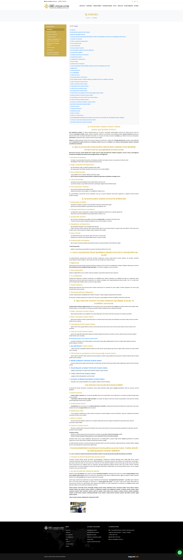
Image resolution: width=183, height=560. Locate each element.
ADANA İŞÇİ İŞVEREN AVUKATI (77, 34)
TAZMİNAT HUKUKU (51, 37)
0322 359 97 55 (113, 534)
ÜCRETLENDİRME (128, 6)
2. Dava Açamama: (75, 70)
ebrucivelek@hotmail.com (51, 1)
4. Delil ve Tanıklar (74, 113)
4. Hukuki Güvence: (75, 75)
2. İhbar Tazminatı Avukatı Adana (78, 84)
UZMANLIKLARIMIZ (107, 6)
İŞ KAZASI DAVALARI (51, 32)
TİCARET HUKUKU (51, 47)
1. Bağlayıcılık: (73, 68)
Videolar (68, 541)
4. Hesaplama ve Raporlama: (77, 59)
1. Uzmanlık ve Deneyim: (76, 39)
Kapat (76, 26)
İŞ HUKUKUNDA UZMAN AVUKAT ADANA (80, 32)
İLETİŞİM (136, 6)
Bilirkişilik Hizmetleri (91, 534)
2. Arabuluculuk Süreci (76, 108)
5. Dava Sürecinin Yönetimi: (77, 48)
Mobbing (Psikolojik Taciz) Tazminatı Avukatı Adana (84, 338)
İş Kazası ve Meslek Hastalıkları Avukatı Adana (88, 379)
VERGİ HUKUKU (50, 50)
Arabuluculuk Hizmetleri (93, 532)
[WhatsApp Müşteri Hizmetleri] (180, 552)
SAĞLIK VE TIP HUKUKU (52, 34)
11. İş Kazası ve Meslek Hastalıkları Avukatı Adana (82, 102)
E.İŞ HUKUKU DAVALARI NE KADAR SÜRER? (80, 104)
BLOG (114, 6)
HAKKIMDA (89, 6)
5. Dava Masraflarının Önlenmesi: (78, 77)
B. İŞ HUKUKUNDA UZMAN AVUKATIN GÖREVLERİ (82, 50)
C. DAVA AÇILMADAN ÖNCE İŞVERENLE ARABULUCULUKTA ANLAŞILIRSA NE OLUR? (90, 66)
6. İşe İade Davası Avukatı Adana (78, 90)
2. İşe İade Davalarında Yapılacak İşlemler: (81, 122)
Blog (67, 539)
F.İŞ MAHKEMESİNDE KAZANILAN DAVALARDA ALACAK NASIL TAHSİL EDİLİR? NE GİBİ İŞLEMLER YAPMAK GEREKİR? (97, 117)
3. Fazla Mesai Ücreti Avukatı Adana (79, 86)
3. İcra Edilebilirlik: (74, 72)
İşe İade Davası (76, 346)
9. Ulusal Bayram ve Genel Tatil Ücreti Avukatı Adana (84, 97)
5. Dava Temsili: (74, 61)
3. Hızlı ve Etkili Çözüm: (75, 43)
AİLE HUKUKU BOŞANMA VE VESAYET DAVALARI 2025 (53, 53)
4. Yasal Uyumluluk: (75, 45)
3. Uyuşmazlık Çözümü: (76, 57)
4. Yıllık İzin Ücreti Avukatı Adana (78, 88)
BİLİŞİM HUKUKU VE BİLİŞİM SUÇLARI (53, 44)
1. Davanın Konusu (74, 106)
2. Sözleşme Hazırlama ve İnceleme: (79, 54)
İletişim (67, 546)
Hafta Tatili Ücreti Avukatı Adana (83, 374)
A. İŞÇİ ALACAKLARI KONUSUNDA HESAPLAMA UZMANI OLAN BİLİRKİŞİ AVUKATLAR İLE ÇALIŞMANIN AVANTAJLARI (98, 36)
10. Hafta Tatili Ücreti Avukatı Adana (79, 99)
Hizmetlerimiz (69, 534)
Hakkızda (68, 532)
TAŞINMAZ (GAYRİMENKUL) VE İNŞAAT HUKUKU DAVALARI (54, 40)
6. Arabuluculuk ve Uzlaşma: (77, 63)
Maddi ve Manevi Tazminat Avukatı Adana (86, 361)
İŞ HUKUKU (95, 17)
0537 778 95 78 (62, 1)
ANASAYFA (82, 6)
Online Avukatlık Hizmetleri (93, 541)
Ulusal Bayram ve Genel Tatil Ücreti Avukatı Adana (89, 368)
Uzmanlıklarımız (50, 26)
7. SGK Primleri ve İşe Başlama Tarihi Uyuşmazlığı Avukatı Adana (86, 93)
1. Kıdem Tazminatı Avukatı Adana (79, 81)
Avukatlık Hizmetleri (92, 530)
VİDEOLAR (120, 6)
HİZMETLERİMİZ (97, 6)
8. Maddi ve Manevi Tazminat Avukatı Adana (81, 95)
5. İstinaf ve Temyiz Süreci (76, 115)
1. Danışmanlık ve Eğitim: (76, 52)
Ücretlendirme (69, 544)
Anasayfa (88, 17)
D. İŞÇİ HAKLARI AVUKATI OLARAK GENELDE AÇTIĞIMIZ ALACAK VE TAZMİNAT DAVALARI (92, 79)
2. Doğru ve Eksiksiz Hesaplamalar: (79, 41)
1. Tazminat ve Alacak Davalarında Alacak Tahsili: (83, 120)
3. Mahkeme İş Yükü (75, 111)
